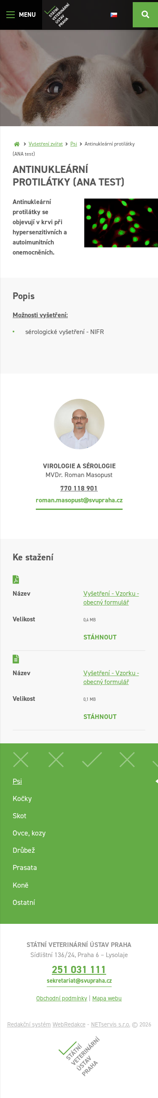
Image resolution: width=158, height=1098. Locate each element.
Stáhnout (100, 637)
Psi (73, 144)
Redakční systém (29, 1024)
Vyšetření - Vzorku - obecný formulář (111, 598)
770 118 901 (79, 488)
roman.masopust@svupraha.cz (79, 500)
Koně (21, 885)
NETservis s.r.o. (110, 1024)
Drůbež (24, 850)
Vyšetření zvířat (46, 144)
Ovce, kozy (29, 833)
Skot (20, 816)
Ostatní (24, 902)
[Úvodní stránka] (57, 15)
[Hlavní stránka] (17, 144)
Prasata (25, 867)
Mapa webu (107, 998)
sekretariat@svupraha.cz (79, 980)
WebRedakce (69, 1024)
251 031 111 (79, 969)
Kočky (22, 798)
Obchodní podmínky (61, 998)
